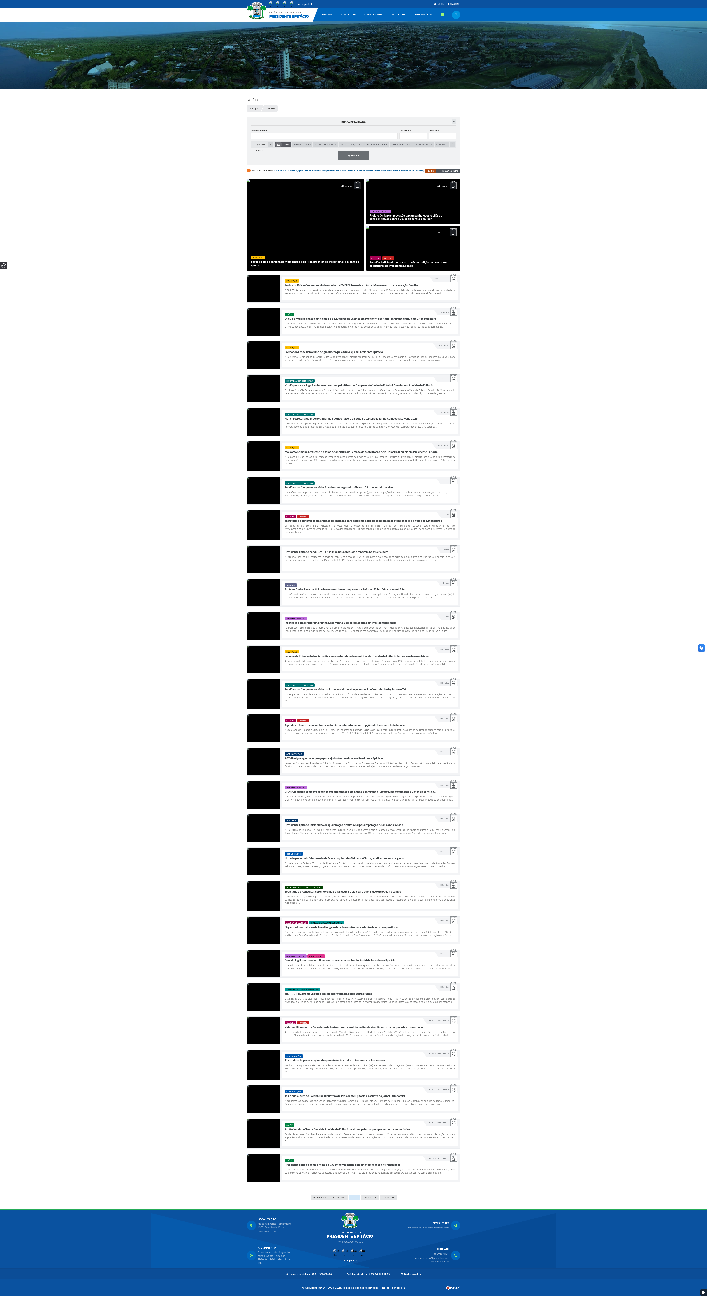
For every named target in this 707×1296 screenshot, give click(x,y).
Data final (434, 130)
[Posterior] (452, 144)
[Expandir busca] (454, 121)
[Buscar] (456, 15)
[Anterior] (270, 144)
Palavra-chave (259, 130)
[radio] (283, 144)
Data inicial (405, 130)
